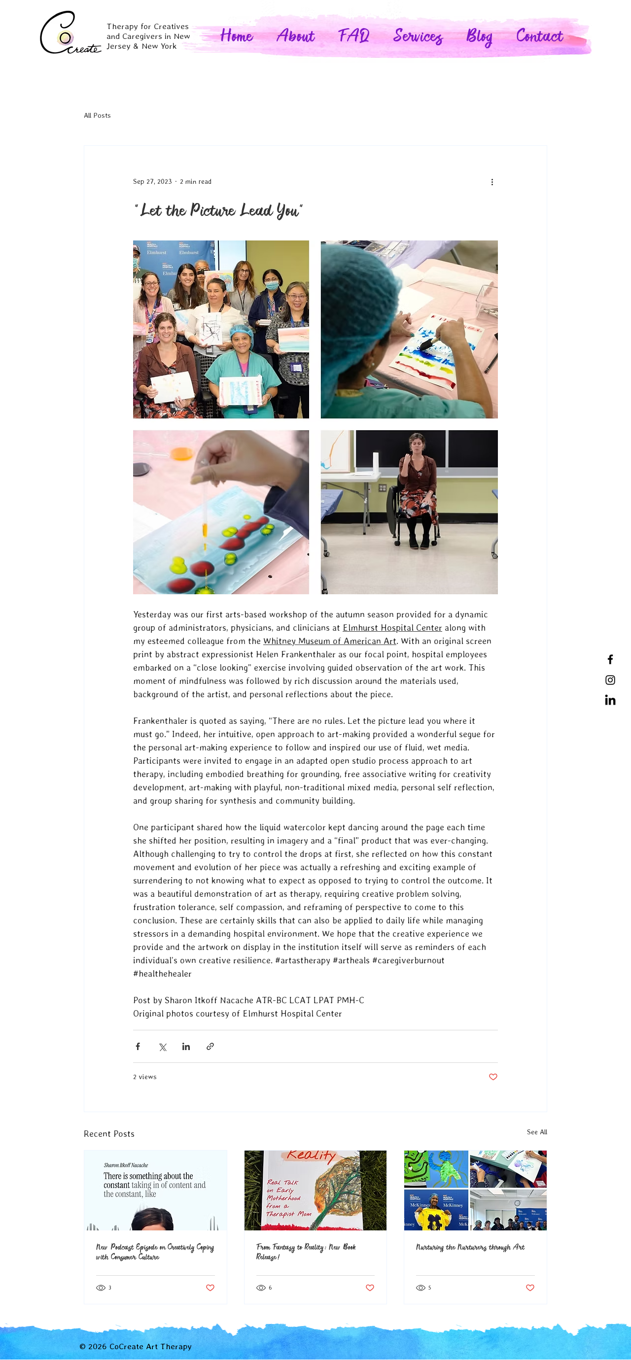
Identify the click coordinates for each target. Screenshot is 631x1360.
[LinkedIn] (610, 700)
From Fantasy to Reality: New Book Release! (306, 1252)
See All (537, 1132)
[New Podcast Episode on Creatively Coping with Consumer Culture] (155, 1190)
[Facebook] (610, 659)
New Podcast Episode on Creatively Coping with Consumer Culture (155, 1252)
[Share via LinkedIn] (186, 1046)
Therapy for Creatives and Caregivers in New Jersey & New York (148, 36)
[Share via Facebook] (137, 1046)
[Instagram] (610, 680)
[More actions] (492, 181)
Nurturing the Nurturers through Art (470, 1247)
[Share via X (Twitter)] (162, 1046)
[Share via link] (210, 1046)
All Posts (97, 115)
